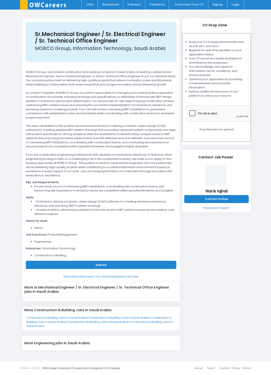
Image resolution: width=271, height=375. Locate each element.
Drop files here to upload (216, 129)
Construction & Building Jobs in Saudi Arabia (57, 318)
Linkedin (65, 368)
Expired (101, 265)
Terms (246, 368)
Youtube (114, 368)
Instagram (96, 368)
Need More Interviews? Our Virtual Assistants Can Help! (101, 277)
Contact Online (216, 199)
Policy (236, 368)
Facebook (80, 368)
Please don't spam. (216, 208)
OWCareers (50, 368)
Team (211, 368)
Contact (224, 368)
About (199, 368)
